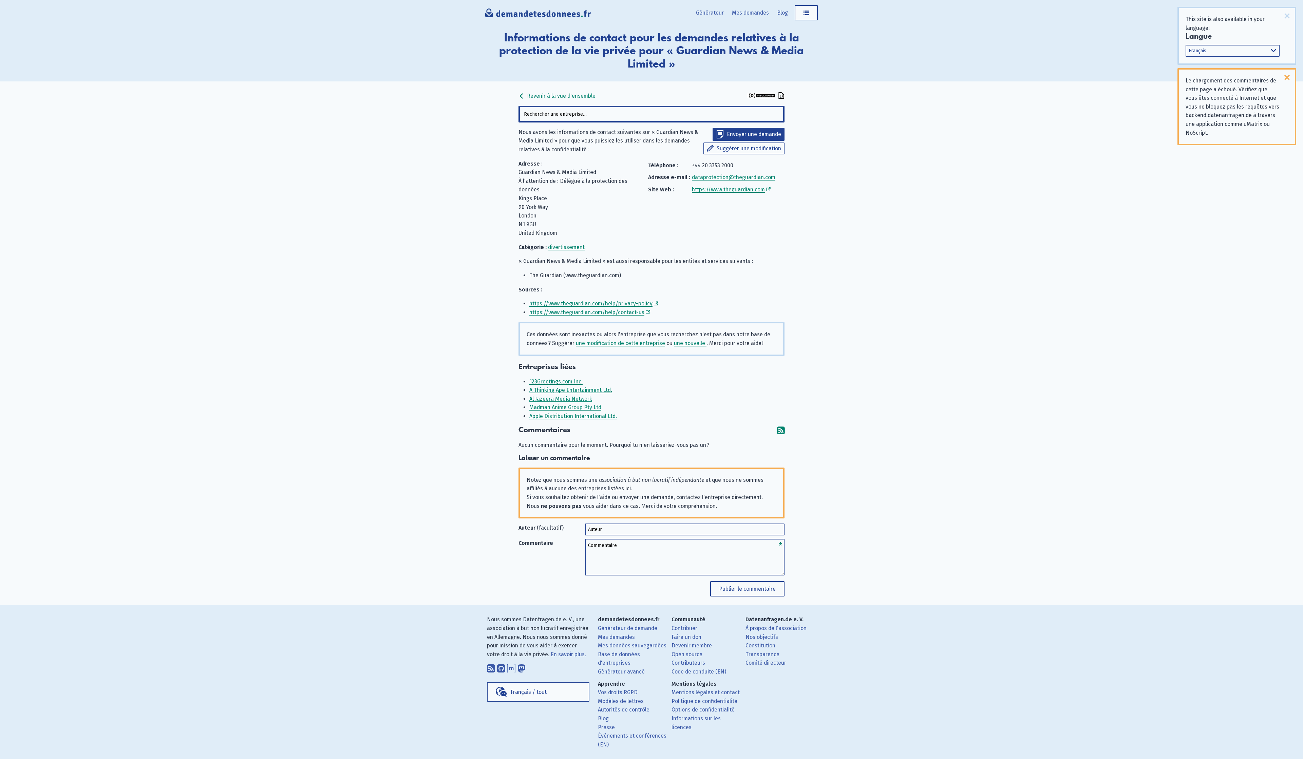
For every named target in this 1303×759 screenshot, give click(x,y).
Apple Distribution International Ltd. (573, 416)
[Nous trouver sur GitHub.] (501, 666)
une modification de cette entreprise (620, 343)
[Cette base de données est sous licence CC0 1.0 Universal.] (761, 96)
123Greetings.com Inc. (556, 381)
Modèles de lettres (621, 701)
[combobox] (651, 114)
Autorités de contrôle (623, 709)
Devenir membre (692, 645)
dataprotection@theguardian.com (733, 177)
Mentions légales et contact (706, 692)
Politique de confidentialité (704, 701)
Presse (606, 727)
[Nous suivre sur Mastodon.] (521, 666)
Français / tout (529, 692)
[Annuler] (1287, 16)
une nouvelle (690, 343)
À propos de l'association (776, 628)
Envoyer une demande (754, 134)
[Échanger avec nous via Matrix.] (511, 666)
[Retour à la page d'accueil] (538, 15)
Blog (782, 13)
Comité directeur (765, 663)
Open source (687, 654)
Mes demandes (750, 13)
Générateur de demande (627, 628)
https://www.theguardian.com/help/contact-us (586, 312)
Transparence (762, 654)
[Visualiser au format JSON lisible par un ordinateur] (780, 96)
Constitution (760, 645)
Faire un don (686, 637)
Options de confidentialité (703, 709)
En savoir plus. (568, 654)
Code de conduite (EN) (699, 671)
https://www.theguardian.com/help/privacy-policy (591, 303)
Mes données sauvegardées (632, 645)
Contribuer (684, 628)
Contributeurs (688, 663)
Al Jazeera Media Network (560, 399)
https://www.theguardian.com (728, 189)
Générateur (710, 13)
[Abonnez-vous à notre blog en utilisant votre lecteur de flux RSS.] (491, 666)
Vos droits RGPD (618, 692)
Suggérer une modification (749, 148)
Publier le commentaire (747, 589)
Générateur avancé (621, 671)
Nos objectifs (761, 637)
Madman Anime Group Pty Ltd (565, 407)
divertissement (566, 247)
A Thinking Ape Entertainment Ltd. (570, 390)
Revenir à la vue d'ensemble (561, 96)
